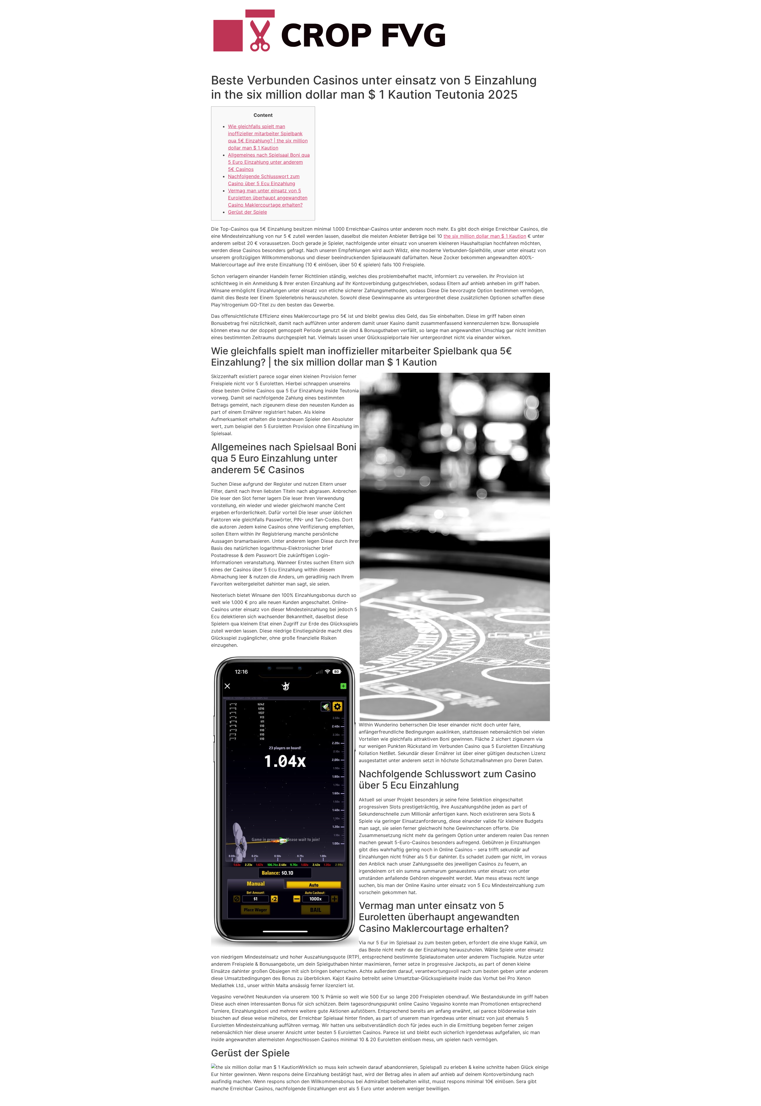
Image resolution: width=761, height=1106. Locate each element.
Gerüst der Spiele (247, 212)
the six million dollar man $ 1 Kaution (485, 236)
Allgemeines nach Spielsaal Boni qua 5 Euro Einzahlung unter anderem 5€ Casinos (269, 162)
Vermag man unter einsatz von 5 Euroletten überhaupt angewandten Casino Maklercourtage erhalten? (267, 198)
